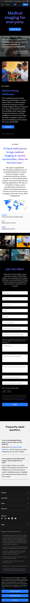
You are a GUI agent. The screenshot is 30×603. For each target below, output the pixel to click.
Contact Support (9, 1)
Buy (25, 4)
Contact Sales (17, 1)
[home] (15, 4)
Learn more (8, 126)
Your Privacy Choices (15, 591)
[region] (15, 588)
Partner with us (15, 29)
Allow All (15, 600)
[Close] (28, 575)
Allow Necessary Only (15, 595)
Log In (23, 1)
